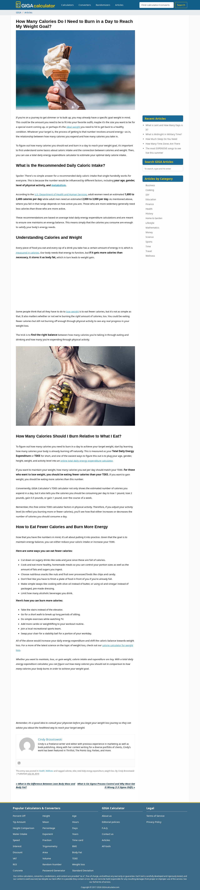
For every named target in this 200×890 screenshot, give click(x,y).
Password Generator (53, 870)
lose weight (72, 311)
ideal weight (73, 126)
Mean (45, 821)
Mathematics (152, 227)
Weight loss (78, 864)
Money (149, 232)
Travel (149, 251)
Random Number (52, 864)
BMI (74, 846)
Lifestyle (150, 222)
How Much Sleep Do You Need (161, 138)
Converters (85, 4)
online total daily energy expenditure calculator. (86, 460)
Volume (46, 858)
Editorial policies (111, 821)
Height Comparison (23, 828)
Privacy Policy (153, 821)
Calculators (67, 4)
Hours (75, 821)
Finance (150, 204)
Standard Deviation (82, 870)
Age (74, 815)
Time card (77, 840)
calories (68, 770)
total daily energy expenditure (90, 770)
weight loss (109, 770)
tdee (74, 770)
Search (181, 5)
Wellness (49, 770)
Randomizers (103, 4)
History (149, 213)
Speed (16, 840)
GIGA (18, 12)
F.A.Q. (105, 828)
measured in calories (27, 252)
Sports (149, 241)
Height (46, 815)
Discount (17, 852)
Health (42, 770)
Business (150, 185)
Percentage (48, 828)
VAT (15, 858)
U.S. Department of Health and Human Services (61, 194)
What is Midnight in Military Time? (164, 134)
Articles (119, 4)
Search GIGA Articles (159, 162)
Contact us (107, 834)
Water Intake (20, 834)
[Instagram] (19, 763)
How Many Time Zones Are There (163, 143)
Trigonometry (49, 846)
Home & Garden (154, 218)
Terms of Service (155, 815)
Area (45, 852)
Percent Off (19, 815)
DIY (147, 194)
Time (148, 246)
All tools (106, 846)
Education (151, 199)
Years (75, 834)
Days (75, 828)
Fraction (46, 840)
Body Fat (77, 852)
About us (107, 815)
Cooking (150, 190)
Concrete (18, 870)
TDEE (75, 858)
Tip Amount (19, 821)
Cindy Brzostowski (126, 770)
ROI (15, 864)
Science (150, 236)
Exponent (47, 834)
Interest (17, 846)
